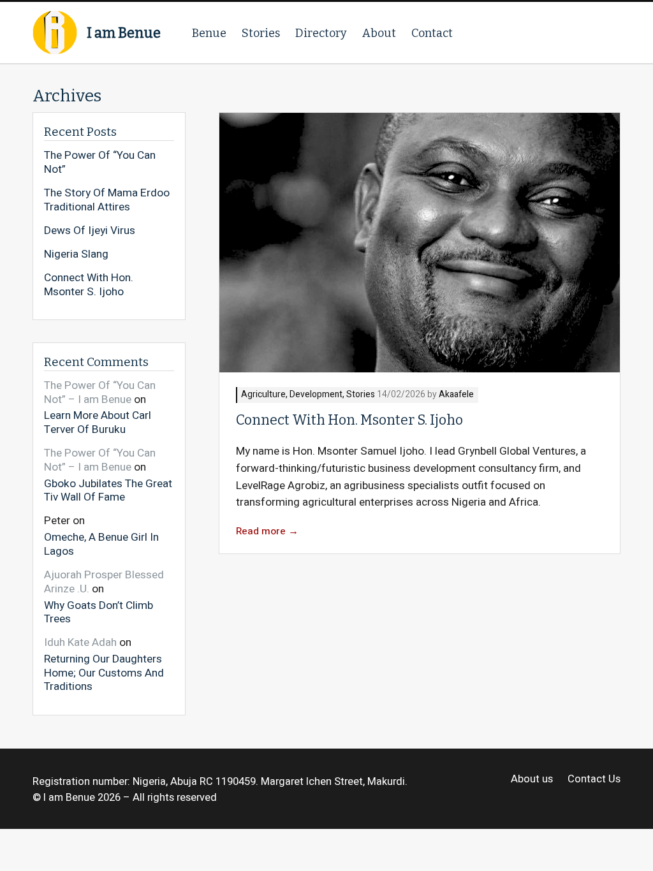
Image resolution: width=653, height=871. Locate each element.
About (379, 33)
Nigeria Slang (76, 254)
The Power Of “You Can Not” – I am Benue (100, 392)
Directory (321, 33)
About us (532, 779)
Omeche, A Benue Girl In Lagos (101, 543)
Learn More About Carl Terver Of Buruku (97, 421)
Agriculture (263, 395)
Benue (209, 33)
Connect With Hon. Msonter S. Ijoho (349, 420)
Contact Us (594, 779)
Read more (267, 531)
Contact (432, 33)
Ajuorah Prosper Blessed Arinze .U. (104, 582)
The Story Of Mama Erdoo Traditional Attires (107, 200)
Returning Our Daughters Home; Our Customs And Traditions (104, 672)
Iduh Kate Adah (80, 642)
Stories (261, 33)
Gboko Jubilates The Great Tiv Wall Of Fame (108, 490)
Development (316, 395)
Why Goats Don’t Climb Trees (98, 611)
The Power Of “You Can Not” (100, 162)
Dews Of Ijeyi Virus (89, 231)
